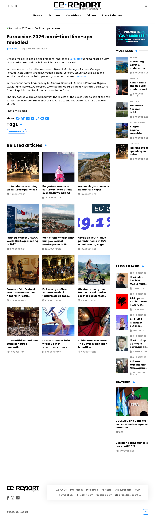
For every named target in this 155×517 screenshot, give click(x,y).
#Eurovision (16, 131)
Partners (106, 489)
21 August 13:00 (140, 73)
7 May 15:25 (138, 331)
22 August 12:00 (126, 451)
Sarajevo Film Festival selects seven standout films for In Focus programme (22, 293)
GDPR (138, 489)
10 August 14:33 (53, 300)
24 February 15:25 (139, 374)
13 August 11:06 (88, 249)
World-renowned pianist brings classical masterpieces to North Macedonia (58, 241)
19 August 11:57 (88, 194)
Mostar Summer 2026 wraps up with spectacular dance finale (56, 344)
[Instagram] (12, 6)
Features (54, 15)
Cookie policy (104, 494)
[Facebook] (8, 6)
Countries (73, 15)
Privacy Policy (85, 494)
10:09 (120, 432)
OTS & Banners (123, 489)
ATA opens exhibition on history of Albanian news (138, 302)
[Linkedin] (16, 6)
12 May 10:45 (139, 309)
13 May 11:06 (138, 288)
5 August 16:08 (17, 352)
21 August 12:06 (140, 117)
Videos (91, 15)
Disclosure (92, 489)
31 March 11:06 (140, 352)
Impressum (76, 489)
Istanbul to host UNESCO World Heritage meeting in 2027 (22, 241)
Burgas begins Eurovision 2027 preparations (138, 130)
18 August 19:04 (17, 249)
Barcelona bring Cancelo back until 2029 (132, 444)
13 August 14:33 (53, 249)
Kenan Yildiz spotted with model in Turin (139, 86)
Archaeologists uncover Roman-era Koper (93, 188)
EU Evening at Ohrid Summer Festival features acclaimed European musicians (55, 293)
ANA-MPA (81, 76)
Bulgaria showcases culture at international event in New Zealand (57, 190)
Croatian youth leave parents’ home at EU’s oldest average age (92, 241)
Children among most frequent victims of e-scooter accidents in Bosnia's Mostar (92, 293)
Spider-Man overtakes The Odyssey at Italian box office (92, 344)
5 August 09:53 (53, 352)
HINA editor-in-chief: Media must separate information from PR (138, 281)
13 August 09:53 (17, 300)
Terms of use (66, 494)
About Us (61, 489)
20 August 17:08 (53, 198)
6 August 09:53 (88, 300)
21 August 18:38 (17, 194)
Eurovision (76, 59)
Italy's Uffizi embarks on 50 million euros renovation (22, 344)
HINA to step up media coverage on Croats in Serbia (138, 344)
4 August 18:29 (88, 352)
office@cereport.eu (130, 494)
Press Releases (112, 15)
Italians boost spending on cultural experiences (22, 188)
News (37, 15)
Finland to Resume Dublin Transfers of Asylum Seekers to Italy (138, 109)
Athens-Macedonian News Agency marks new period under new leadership (138, 365)
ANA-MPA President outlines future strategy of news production (137, 323)
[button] (18, 118)
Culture (13, 49)
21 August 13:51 (140, 138)
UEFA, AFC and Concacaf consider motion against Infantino (132, 424)
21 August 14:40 (138, 95)
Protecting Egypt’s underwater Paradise (137, 65)
